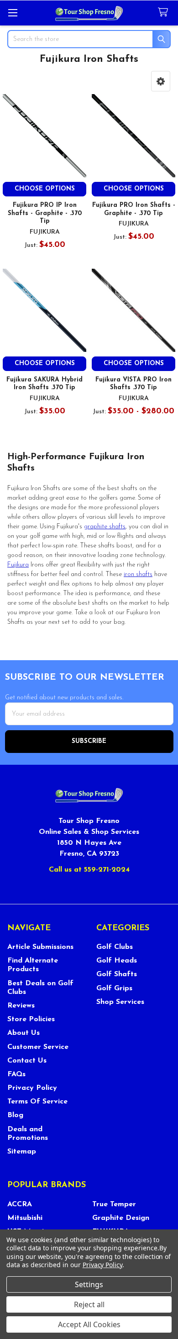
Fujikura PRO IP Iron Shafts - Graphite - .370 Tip (45, 213)
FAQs (16, 1074)
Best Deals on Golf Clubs (40, 988)
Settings (89, 1284)
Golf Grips (114, 988)
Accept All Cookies (89, 1324)
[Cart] (165, 12)
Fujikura (18, 565)
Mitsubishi (24, 1218)
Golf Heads (116, 960)
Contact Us (27, 1060)
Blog (15, 1115)
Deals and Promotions (27, 1134)
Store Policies (31, 1019)
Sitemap (21, 1151)
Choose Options (45, 189)
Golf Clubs (114, 947)
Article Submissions (40, 947)
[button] (160, 81)
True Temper (114, 1204)
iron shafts (138, 574)
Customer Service (37, 1047)
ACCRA (19, 1204)
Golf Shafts (116, 974)
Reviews (21, 1005)
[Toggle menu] (12, 12)
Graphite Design (120, 1218)
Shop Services (120, 1002)
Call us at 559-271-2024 (89, 869)
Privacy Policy (32, 1088)
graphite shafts (105, 526)
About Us (23, 1033)
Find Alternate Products (32, 965)
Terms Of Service (37, 1101)
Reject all (89, 1304)
